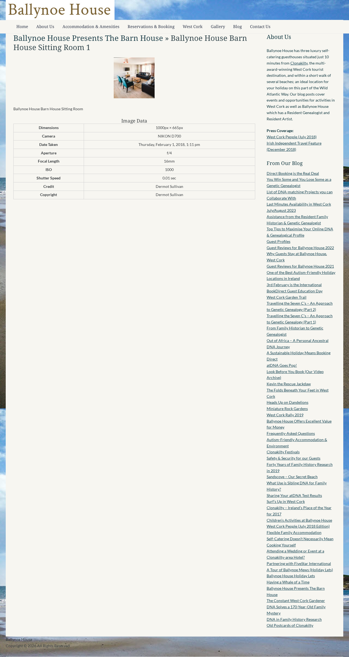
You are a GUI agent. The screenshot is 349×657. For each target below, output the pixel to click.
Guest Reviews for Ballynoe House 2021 (300, 266)
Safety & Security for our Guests (293, 458)
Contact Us (260, 26)
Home (22, 26)
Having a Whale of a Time (288, 582)
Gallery (218, 26)
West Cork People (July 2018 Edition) (298, 526)
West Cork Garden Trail (286, 297)
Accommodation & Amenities (90, 26)
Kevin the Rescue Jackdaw (289, 383)
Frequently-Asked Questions (291, 433)
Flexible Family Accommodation (294, 532)
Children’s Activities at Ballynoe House (299, 520)
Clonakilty (299, 63)
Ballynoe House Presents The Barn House (88, 38)
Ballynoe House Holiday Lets (291, 575)
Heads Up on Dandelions (287, 402)
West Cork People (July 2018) (292, 137)
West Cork (193, 26)
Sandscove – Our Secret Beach (292, 476)
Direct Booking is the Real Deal (293, 173)
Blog (237, 26)
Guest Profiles (278, 241)
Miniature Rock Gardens (287, 408)
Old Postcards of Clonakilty (290, 625)
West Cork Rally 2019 (285, 414)
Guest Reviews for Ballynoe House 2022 (300, 247)
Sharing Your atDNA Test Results (294, 495)
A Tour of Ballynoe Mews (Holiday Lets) (300, 569)
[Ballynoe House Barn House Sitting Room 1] (134, 96)
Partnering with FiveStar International (299, 563)
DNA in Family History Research (294, 619)
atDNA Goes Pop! (282, 365)
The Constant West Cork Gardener (296, 600)
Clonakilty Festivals (283, 452)
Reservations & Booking (151, 26)
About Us (45, 26)
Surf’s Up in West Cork (286, 501)
